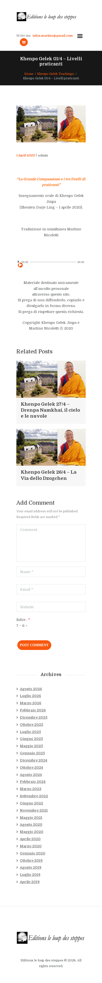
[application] (51, 261)
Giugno (31, 739)
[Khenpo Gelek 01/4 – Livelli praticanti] (51, 123)
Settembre (34, 796)
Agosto (31, 689)
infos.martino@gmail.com (53, 35)
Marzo (30, 703)
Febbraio (33, 710)
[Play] (20, 265)
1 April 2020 (25, 155)
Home (28, 74)
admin (43, 155)
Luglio (30, 696)
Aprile (30, 839)
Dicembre (33, 717)
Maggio (31, 746)
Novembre (34, 810)
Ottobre (31, 725)
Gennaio (32, 753)
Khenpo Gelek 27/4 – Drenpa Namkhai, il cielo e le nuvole (50, 410)
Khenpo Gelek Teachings (55, 74)
